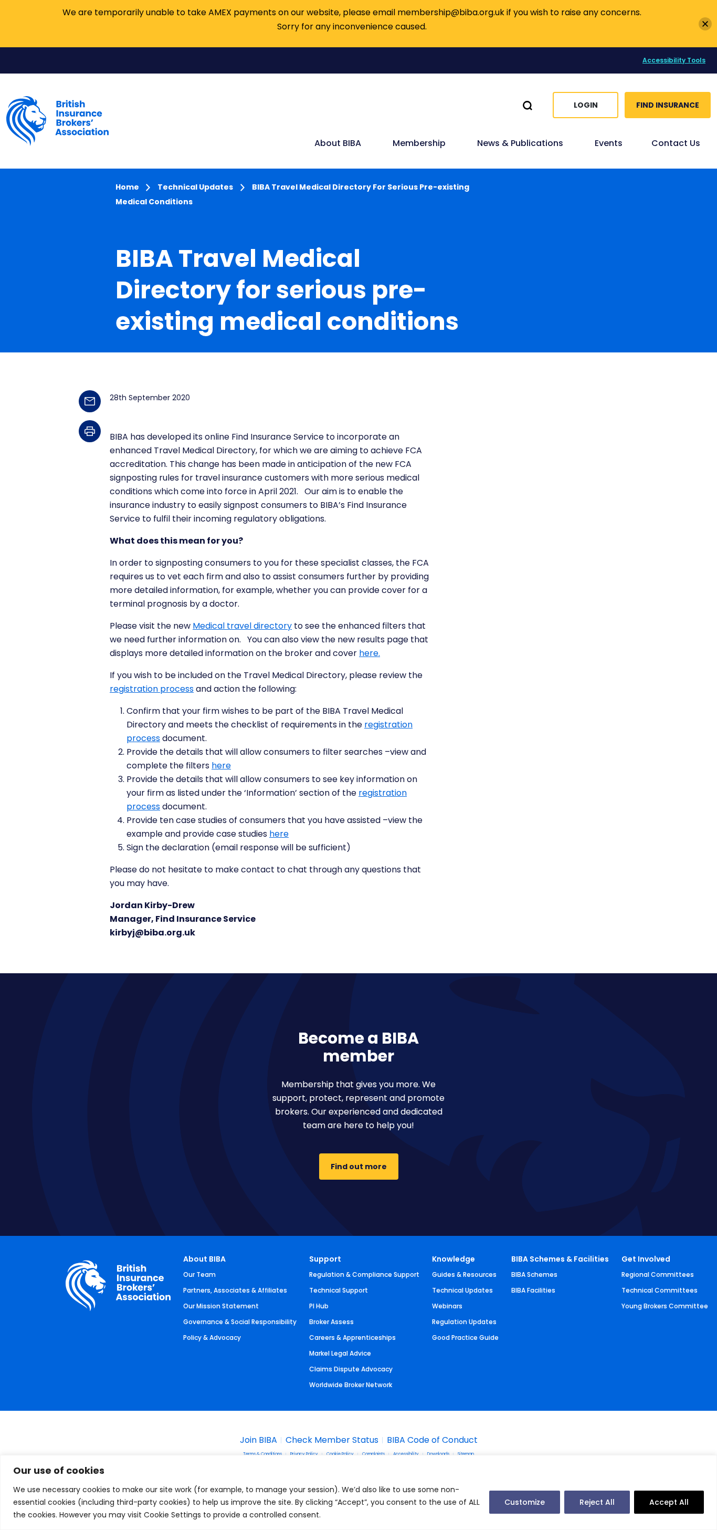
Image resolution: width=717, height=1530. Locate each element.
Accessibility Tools (673, 60)
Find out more (359, 1166)
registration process (152, 689)
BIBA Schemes (534, 1274)
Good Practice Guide (465, 1337)
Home (128, 187)
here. (369, 653)
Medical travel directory (242, 626)
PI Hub (319, 1306)
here (221, 765)
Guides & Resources (464, 1274)
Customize (524, 1502)
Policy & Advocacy (212, 1337)
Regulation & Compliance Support (364, 1274)
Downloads (438, 1454)
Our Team (199, 1274)
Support (325, 1259)
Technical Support (338, 1290)
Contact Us (675, 143)
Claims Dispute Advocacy (351, 1369)
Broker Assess (331, 1321)
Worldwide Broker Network (350, 1384)
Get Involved (645, 1259)
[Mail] (90, 401)
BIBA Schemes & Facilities (560, 1259)
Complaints (373, 1454)
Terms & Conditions (262, 1454)
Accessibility (406, 1454)
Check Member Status (332, 1440)
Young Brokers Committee (664, 1306)
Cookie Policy (340, 1454)
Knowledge (453, 1259)
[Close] (705, 23)
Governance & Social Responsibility (240, 1321)
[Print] (90, 431)
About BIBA (204, 1259)
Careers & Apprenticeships (352, 1337)
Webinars (447, 1306)
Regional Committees (657, 1274)
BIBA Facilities (533, 1290)
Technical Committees (659, 1290)
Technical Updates (195, 187)
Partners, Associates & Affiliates (235, 1290)
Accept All (669, 1502)
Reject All (597, 1502)
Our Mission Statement (221, 1306)
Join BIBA (258, 1440)
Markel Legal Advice (340, 1353)
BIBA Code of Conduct (432, 1440)
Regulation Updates (464, 1321)
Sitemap (466, 1454)
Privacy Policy (304, 1454)
